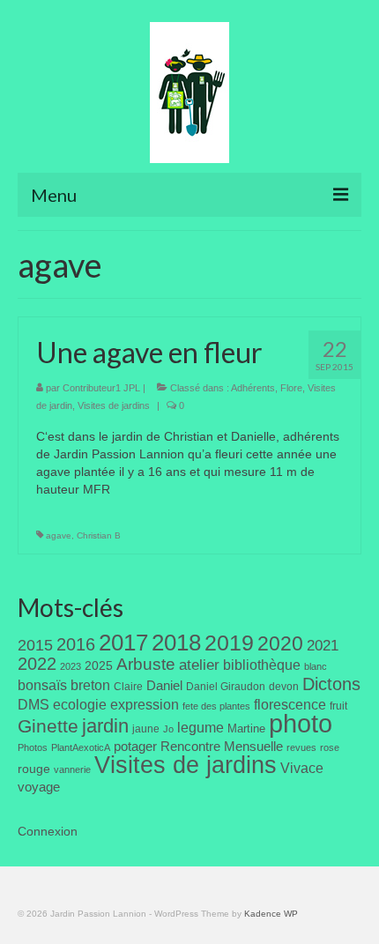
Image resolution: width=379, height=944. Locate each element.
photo (300, 723)
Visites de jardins (114, 405)
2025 (99, 665)
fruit (338, 706)
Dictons (331, 684)
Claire (128, 686)
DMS (33, 704)
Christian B (99, 535)
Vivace (301, 768)
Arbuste (145, 664)
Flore (291, 388)
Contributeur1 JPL (101, 388)
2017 (123, 642)
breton (90, 685)
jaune (146, 729)
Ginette (48, 726)
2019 (229, 643)
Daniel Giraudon (225, 686)
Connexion (48, 831)
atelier (199, 665)
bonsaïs (42, 685)
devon (284, 686)
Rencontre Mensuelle (221, 747)
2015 (35, 645)
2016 (75, 644)
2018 (176, 642)
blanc (315, 666)
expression (144, 704)
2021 (322, 645)
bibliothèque (262, 665)
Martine (246, 728)
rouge (34, 769)
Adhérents (253, 388)
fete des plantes (216, 706)
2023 (70, 666)
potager (135, 746)
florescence (290, 704)
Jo (168, 729)
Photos (33, 747)
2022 (37, 663)
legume (200, 727)
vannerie (72, 769)
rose (329, 747)
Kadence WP (271, 913)
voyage (39, 786)
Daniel (164, 686)
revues (301, 747)
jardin (105, 726)
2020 (280, 643)
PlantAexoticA (80, 747)
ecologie (80, 704)
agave (58, 535)
